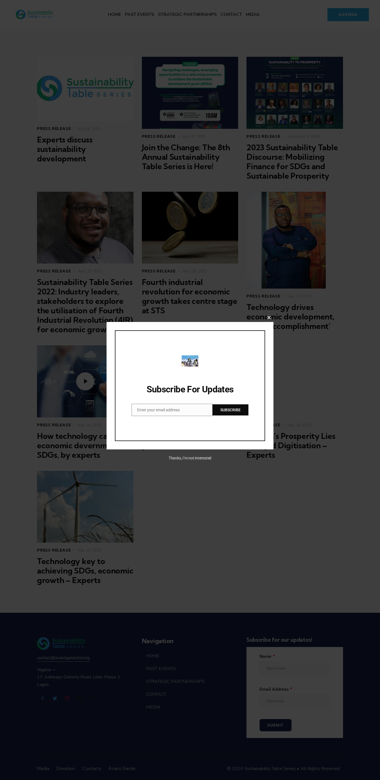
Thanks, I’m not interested (190, 458)
